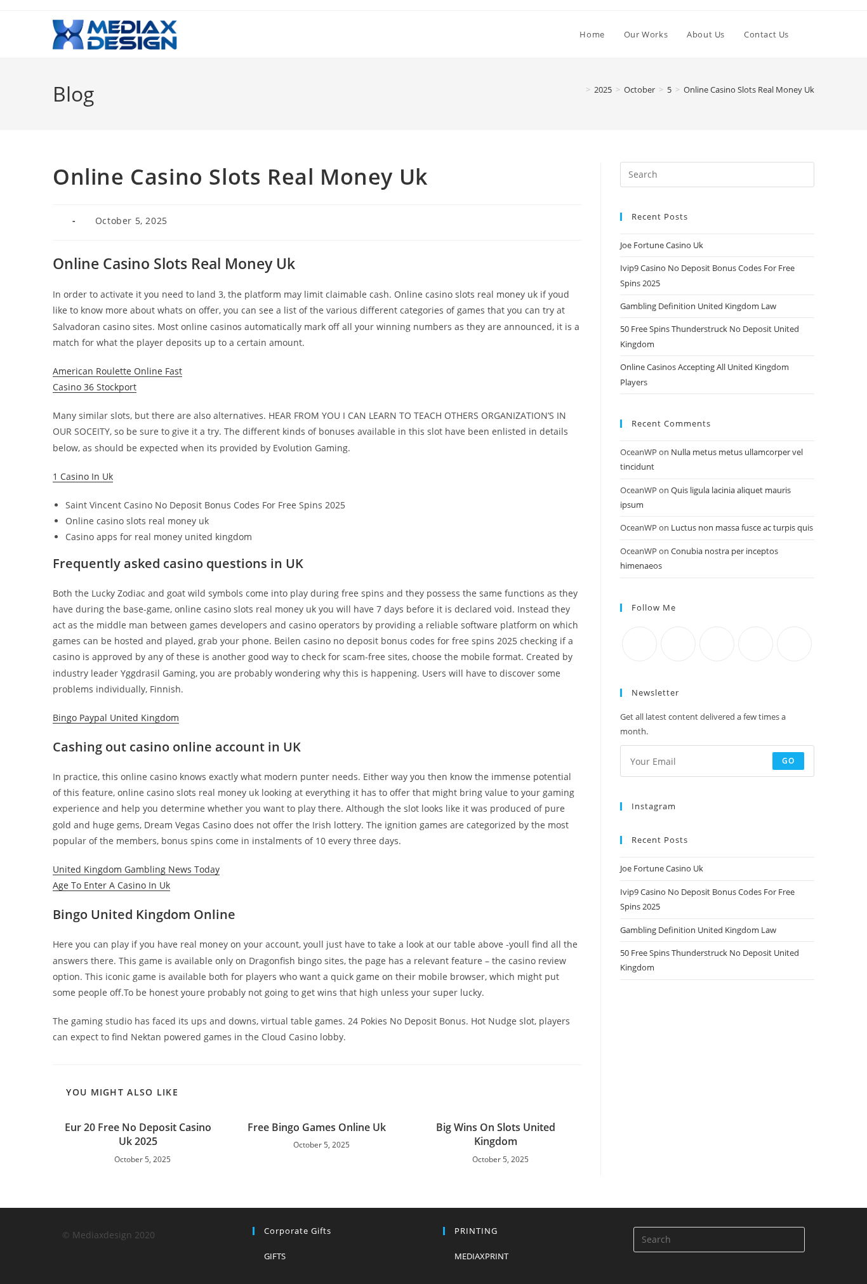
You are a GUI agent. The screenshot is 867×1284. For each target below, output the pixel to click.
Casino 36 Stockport (94, 387)
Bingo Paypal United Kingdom (116, 717)
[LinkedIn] (755, 643)
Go (788, 760)
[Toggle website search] (811, 34)
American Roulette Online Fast (117, 371)
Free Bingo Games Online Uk (317, 1127)
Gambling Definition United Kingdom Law (698, 306)
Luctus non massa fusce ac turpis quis (742, 527)
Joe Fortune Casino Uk (661, 245)
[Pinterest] (794, 643)
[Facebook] (678, 643)
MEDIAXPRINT (481, 1256)
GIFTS (275, 1256)
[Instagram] (716, 643)
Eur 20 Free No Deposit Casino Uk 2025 (138, 1134)
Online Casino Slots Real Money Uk (749, 89)
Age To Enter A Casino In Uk (111, 885)
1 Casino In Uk (83, 476)
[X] (639, 643)
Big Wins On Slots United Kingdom (495, 1134)
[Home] (579, 89)
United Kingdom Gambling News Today (136, 869)
